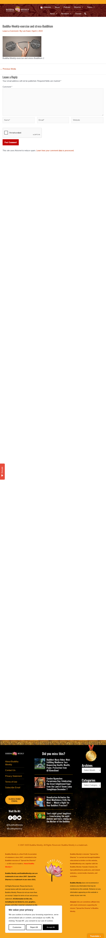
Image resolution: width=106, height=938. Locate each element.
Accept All (51, 927)
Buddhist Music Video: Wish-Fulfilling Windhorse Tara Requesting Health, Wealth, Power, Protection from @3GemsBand (58, 765)
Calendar (47, 7)
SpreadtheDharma (77, 870)
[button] (85, 14)
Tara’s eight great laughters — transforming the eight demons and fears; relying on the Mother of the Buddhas (59, 817)
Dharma (77, 7)
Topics (89, 7)
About (52, 14)
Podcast (67, 7)
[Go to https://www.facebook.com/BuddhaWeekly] (10, 818)
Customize (17, 927)
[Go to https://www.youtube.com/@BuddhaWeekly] (19, 818)
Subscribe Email (12, 787)
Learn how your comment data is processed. (55, 150)
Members (65, 14)
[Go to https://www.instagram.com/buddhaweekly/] (14, 818)
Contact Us (10, 770)
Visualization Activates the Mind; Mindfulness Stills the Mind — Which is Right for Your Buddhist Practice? (58, 801)
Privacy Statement (13, 776)
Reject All (34, 927)
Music (57, 7)
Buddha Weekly (10, 892)
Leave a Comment (10, 31)
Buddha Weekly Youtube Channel (82, 867)
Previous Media (8, 69)
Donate (78, 14)
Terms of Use (11, 782)
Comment (7, 87)
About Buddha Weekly (11, 763)
